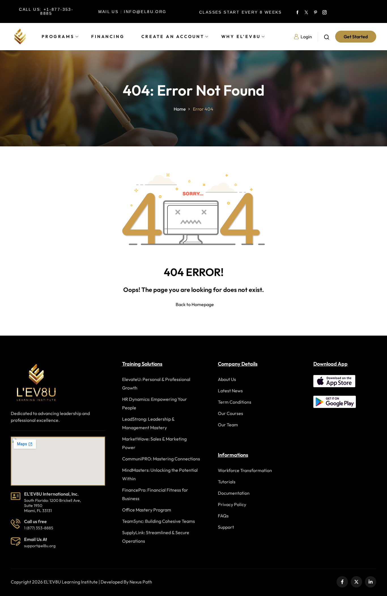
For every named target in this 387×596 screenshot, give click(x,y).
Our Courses (230, 413)
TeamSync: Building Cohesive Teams (158, 521)
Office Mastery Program (146, 510)
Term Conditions (234, 402)
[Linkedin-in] (370, 581)
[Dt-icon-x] (306, 11)
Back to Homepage (195, 304)
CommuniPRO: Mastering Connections (161, 459)
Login (306, 36)
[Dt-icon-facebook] (297, 11)
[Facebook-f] (342, 581)
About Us (227, 379)
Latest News (230, 390)
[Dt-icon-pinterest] (315, 11)
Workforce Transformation (245, 470)
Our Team (228, 424)
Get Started (356, 36)
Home (180, 109)
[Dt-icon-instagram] (325, 11)
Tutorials (226, 482)
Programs (58, 36)
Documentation (234, 493)
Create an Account (172, 36)
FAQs (223, 516)
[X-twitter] (356, 581)
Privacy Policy (232, 504)
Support (226, 527)
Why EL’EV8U (241, 36)
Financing (107, 36)
